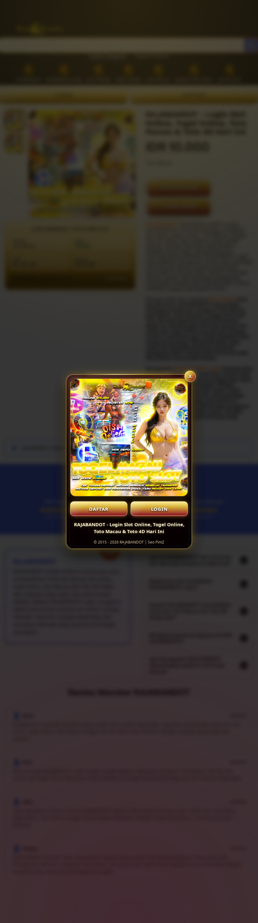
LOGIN (159, 509)
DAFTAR (99, 509)
